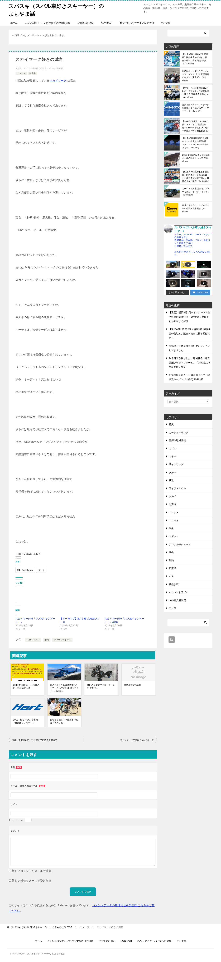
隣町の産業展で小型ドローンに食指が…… (101, 686)
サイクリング (176, 464)
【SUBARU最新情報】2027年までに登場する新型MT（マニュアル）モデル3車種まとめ (195, 143)
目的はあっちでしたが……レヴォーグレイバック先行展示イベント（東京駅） (195, 76)
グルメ (172, 496)
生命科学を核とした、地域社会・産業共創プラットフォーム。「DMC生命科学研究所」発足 (190, 362)
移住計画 (174, 584)
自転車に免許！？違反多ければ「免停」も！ (64, 721)
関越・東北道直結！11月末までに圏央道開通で (34, 740)
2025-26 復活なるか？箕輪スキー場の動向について (196, 158)
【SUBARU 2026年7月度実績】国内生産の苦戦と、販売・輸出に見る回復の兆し (195, 59)
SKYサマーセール (62, 639)
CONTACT (107, 22)
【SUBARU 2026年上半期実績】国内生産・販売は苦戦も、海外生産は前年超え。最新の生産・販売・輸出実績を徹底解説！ (195, 176)
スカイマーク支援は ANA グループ (137, 740)
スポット (174, 536)
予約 (47, 639)
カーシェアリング (178, 432)
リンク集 (165, 22)
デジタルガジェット (180, 544)
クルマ (172, 472)
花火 (171, 424)
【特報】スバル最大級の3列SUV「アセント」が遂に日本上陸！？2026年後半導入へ (195, 92)
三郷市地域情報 (177, 440)
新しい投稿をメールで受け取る (31, 880)
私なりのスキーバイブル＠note (137, 22)
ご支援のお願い (85, 22)
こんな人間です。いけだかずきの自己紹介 (47, 22)
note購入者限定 (177, 600)
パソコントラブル (178, 592)
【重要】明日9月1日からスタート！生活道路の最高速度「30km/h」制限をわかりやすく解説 (189, 316)
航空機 (32, 73)
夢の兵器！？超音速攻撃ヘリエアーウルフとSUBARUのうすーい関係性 (64, 688)
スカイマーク (58, 80)
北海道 (172, 504)
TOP (41, 927)
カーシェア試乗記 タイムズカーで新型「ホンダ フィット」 (196, 191)
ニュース (21, 73)
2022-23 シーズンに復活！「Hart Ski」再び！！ (26, 721)
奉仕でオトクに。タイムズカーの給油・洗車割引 (195, 208)
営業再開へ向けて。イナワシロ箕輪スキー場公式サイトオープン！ (195, 107)
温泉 (171, 528)
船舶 (171, 560)
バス (171, 576)
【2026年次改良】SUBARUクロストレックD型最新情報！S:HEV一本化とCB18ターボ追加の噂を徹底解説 (195, 126)
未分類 (172, 608)
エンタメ (174, 512)
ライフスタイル (177, 488)
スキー (172, 456)
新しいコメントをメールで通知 (31, 871)
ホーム (14, 22)
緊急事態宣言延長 (132, 685)
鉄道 (171, 480)
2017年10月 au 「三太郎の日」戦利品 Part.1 (26, 686)
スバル (172, 448)
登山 (171, 552)
